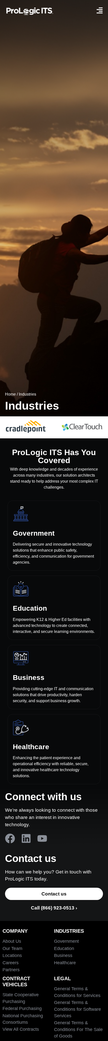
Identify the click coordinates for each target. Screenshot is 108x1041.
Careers (11, 962)
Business (28, 677)
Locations (12, 955)
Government (34, 533)
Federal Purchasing (22, 1008)
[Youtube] (42, 838)
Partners (11, 969)
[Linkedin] (26, 838)
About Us (12, 941)
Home (10, 394)
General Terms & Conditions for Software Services (77, 1009)
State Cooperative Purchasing (21, 998)
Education (30, 608)
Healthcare (31, 747)
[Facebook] (10, 838)
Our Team (12, 948)
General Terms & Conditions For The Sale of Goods (78, 1029)
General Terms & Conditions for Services (77, 992)
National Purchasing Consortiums (23, 1019)
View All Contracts (21, 1029)
